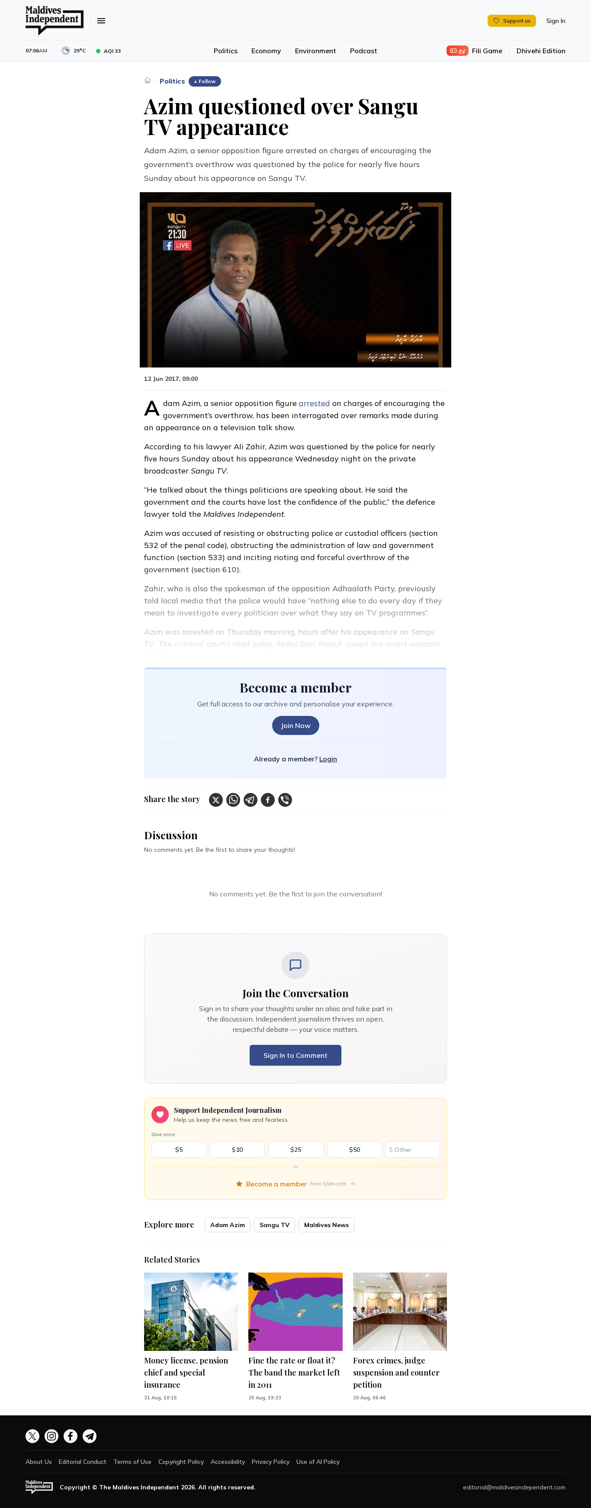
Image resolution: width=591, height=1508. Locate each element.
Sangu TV (274, 1225)
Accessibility (228, 1462)
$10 (237, 1150)
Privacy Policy (270, 1462)
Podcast (363, 50)
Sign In (555, 21)
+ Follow (205, 81)
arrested (314, 403)
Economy (266, 50)
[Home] (147, 80)
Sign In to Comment (295, 1055)
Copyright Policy (181, 1462)
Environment (315, 50)
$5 (179, 1150)
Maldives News (326, 1225)
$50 (354, 1150)
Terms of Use (132, 1462)
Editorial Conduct (82, 1462)
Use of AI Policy (318, 1462)
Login (328, 758)
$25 (295, 1150)
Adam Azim (227, 1225)
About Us (39, 1462)
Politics (226, 50)
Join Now (296, 725)
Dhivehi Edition (541, 50)
